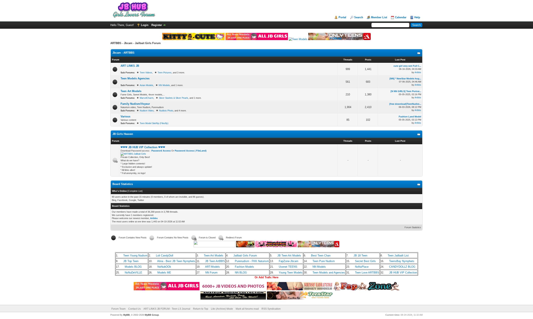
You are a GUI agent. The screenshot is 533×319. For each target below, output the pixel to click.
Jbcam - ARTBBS (123, 52)
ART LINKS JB (130, 65)
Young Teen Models (291, 272)
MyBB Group (152, 315)
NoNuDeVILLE (133, 272)
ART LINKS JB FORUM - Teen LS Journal (166, 308)
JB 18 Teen (360, 255)
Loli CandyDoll (164, 255)
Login (144, 25)
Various (125, 116)
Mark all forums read (247, 308)
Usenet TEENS (288, 266)
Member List (379, 17)
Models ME (164, 272)
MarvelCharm (146, 98)
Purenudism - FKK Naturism (252, 261)
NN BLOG (241, 272)
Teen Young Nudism (135, 255)
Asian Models (146, 85)
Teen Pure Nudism (324, 261)
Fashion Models (244, 266)
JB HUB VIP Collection (403, 272)
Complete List (135, 191)
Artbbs (418, 72)
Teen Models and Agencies (329, 272)
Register (156, 25)
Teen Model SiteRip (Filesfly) (154, 123)
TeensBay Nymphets (401, 261)
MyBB (126, 315)
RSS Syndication (271, 308)
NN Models (164, 85)
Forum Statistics (413, 227)
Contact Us (134, 308)
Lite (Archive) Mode (222, 308)
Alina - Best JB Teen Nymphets (176, 261)
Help (417, 17)
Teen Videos (146, 72)
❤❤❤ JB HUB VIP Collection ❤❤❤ (143, 147)
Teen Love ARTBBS (367, 272)
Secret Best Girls (365, 261)
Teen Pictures (165, 72)
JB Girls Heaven (122, 133)
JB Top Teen (130, 261)
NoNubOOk (164, 266)
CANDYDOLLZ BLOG (402, 266)
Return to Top (200, 308)
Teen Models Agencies (135, 78)
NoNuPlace (362, 266)
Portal (342, 17)
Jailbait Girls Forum (245, 255)
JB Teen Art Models (289, 255)
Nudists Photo (166, 110)
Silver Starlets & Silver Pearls (173, 98)
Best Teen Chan (320, 255)
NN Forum (211, 272)
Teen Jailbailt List (398, 255)
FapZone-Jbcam (288, 261)
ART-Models (212, 266)
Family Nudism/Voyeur (135, 103)
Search (358, 17)
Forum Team (118, 308)
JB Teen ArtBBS (215, 261)
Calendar (400, 17)
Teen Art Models (131, 91)
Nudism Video (147, 110)
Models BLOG (133, 266)
